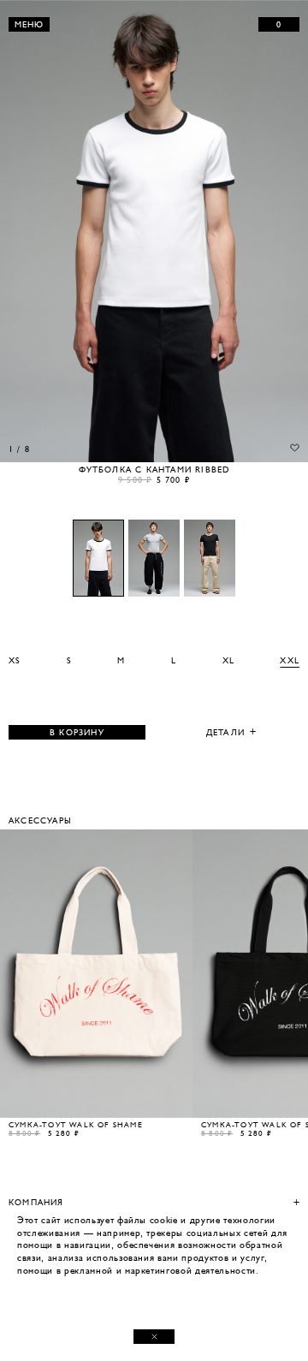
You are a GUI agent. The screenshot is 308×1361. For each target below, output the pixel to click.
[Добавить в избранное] (294, 447)
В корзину (77, 732)
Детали (225, 732)
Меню (29, 24)
